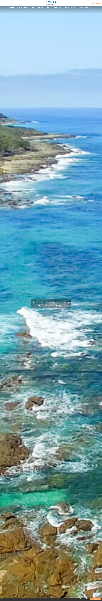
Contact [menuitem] (60, 7)
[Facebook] (87, 2)
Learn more (24, 599)
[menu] (42, 8)
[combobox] (86, 7)
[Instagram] (83, 2)
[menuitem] (11, 7)
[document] (51, 599)
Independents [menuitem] (73, 7)
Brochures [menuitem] (67, 7)
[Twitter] (85, 2)
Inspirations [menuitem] (49, 7)
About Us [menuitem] (55, 7)
